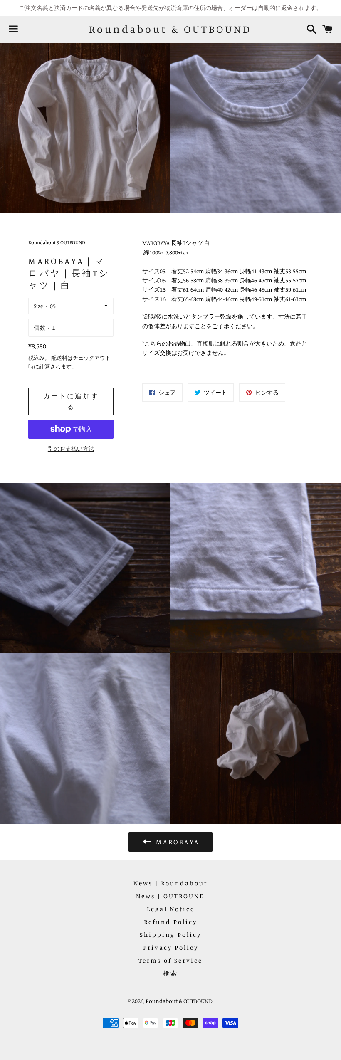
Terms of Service (170, 960)
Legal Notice (171, 909)
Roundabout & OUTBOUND (170, 29)
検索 (170, 973)
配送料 (59, 357)
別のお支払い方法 (71, 448)
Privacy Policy (170, 947)
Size (38, 305)
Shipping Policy (170, 935)
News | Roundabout (170, 883)
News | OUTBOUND (170, 896)
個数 (39, 327)
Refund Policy (170, 922)
